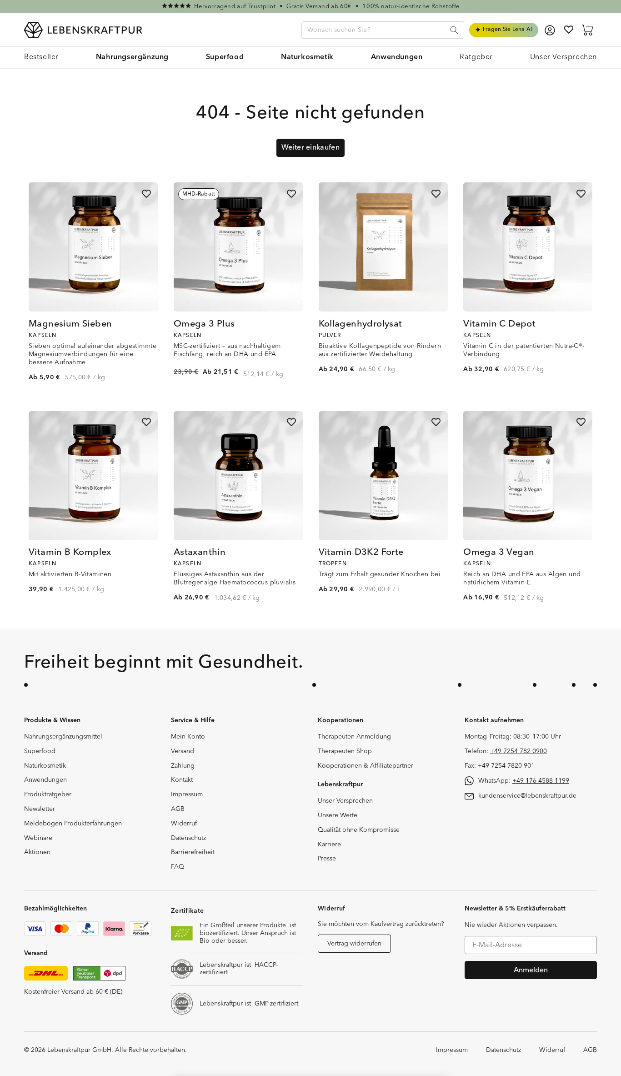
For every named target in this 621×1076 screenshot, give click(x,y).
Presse (327, 858)
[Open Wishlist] (568, 30)
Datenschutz (188, 838)
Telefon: (506, 751)
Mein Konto (188, 736)
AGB (178, 809)
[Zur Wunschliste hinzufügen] (146, 194)
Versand (182, 751)
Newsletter (39, 809)
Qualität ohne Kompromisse (359, 830)
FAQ (177, 866)
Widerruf (184, 823)
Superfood (39, 751)
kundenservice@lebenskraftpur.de (527, 795)
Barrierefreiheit (193, 852)
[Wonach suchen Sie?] (454, 30)
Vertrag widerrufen (354, 943)
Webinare (38, 838)
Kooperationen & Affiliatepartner (365, 765)
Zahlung (183, 765)
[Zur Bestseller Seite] (310, 6)
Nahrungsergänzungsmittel (63, 736)
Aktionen (37, 852)
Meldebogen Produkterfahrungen (73, 823)
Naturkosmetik (45, 765)
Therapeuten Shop (345, 751)
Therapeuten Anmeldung (354, 736)
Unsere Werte (337, 815)
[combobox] (382, 30)
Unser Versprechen (345, 800)
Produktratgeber (47, 794)
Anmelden (531, 970)
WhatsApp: (523, 780)
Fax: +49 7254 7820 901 (500, 765)
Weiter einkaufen (310, 147)
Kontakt (182, 779)
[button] (132, 57)
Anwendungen (45, 779)
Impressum (187, 794)
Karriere (329, 844)
